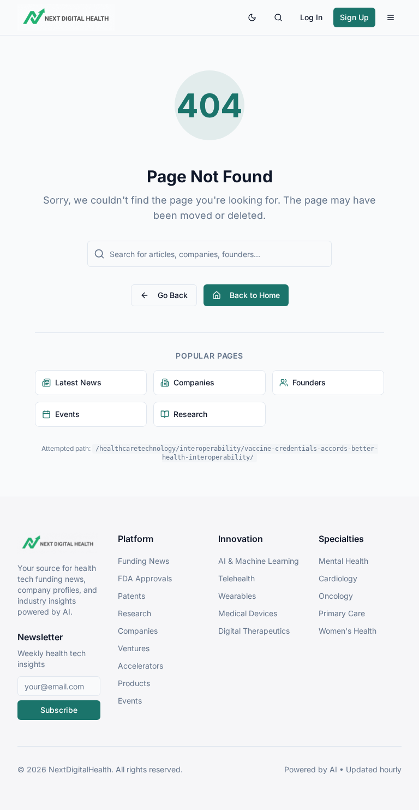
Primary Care (342, 613)
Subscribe (58, 709)
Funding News (143, 560)
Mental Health (343, 560)
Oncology (336, 595)
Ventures (133, 648)
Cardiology (338, 578)
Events (130, 700)
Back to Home (255, 295)
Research (134, 613)
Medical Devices (247, 613)
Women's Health (347, 630)
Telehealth (236, 578)
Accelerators (140, 665)
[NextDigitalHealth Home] (58, 543)
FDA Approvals (145, 578)
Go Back (173, 295)
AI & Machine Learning (258, 560)
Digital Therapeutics (254, 630)
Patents (131, 595)
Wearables (237, 595)
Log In (311, 17)
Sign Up (354, 17)
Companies (138, 630)
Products (134, 683)
